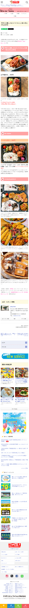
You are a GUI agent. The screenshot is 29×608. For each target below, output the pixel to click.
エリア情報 (18, 606)
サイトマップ (4, 563)
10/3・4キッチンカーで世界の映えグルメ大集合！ (13, 452)
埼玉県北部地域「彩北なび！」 (8, 592)
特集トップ (14, 334)
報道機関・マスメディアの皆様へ (7, 569)
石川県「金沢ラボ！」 (10, 591)
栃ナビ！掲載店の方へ (19, 566)
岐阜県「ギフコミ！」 (10, 587)
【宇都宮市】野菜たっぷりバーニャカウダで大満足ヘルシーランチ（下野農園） (21, 380)
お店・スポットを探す (3, 606)
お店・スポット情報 (5, 318)
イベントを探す (11, 606)
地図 (14, 318)
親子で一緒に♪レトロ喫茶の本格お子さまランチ (6, 334)
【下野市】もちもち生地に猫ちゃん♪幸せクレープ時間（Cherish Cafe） (7, 399)
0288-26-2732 (16, 315)
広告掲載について (4, 566)
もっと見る (25, 468)
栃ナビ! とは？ (15, 548)
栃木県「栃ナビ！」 (10, 583)
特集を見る (25, 606)
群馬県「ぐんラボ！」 (10, 588)
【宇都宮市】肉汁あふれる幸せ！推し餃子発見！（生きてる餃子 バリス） (21, 399)
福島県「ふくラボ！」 (10, 586)
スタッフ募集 (4, 571)
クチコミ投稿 (23, 318)
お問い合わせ (17, 560)
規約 (2, 560)
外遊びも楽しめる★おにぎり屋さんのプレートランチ (22, 334)
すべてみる (14, 409)
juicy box (13, 306)
